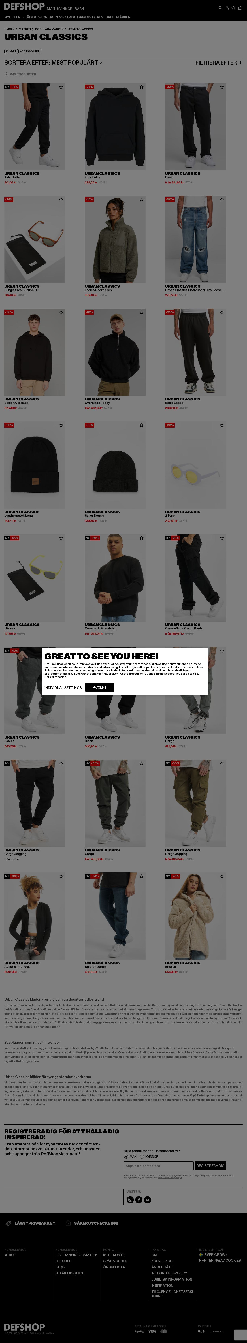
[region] (125, 671)
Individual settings (63, 688)
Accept (100, 687)
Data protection (55, 677)
